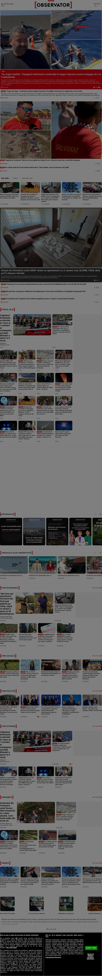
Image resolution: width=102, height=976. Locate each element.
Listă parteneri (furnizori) (53, 957)
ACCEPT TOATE (91, 948)
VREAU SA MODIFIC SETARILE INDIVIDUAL (90, 956)
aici (14, 963)
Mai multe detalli (11, 947)
